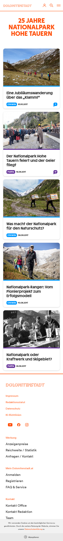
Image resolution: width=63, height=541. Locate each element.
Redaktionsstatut (15, 402)
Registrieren (14, 481)
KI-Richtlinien (13, 414)
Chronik (12, 104)
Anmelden (13, 475)
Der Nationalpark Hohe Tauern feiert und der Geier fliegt (30, 161)
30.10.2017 (23, 104)
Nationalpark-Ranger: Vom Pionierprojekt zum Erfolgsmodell (29, 291)
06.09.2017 (23, 235)
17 (55, 172)
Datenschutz (13, 408)
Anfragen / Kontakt (19, 456)
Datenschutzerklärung (33, 529)
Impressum (12, 395)
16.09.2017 (21, 172)
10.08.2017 (23, 303)
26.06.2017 (21, 366)
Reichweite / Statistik (21, 450)
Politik (11, 172)
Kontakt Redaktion (19, 512)
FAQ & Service (16, 487)
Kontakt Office (16, 505)
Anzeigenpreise (17, 444)
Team (9, 518)
